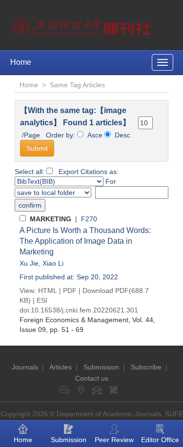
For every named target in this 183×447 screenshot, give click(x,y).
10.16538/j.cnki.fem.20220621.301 (84, 310)
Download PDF (105, 290)
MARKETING (50, 219)
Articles (60, 367)
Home (20, 62)
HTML (47, 290)
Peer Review (114, 440)
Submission (101, 367)
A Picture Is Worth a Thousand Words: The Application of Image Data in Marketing (85, 241)
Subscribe (146, 367)
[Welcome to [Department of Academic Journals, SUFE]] (82, 24)
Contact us (91, 378)
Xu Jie (29, 263)
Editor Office (160, 440)
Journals (25, 367)
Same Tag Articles (77, 85)
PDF (70, 290)
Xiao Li (52, 263)
